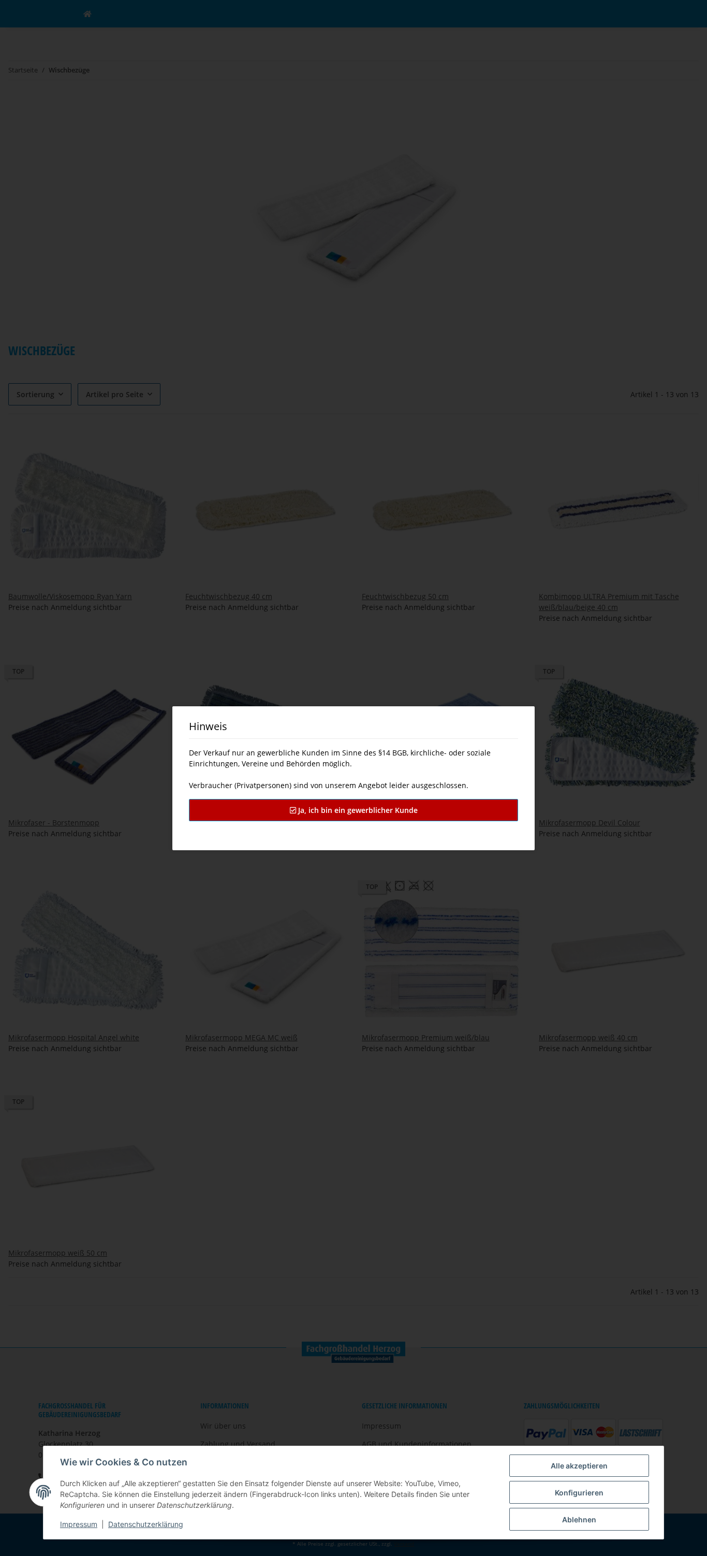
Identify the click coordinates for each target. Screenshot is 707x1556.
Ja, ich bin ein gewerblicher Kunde (357, 810)
